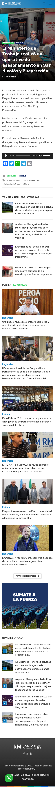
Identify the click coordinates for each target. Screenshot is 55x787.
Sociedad (19, 43)
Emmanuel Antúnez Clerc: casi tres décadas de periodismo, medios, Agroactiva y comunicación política (27, 561)
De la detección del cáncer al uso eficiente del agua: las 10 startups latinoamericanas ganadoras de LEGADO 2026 (33, 649)
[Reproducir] (6, 155)
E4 (35, 769)
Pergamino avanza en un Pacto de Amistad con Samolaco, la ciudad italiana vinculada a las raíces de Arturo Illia (27, 514)
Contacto (28, 779)
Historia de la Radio (18, 775)
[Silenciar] (40, 155)
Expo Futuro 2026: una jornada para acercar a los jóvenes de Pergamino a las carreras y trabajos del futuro (27, 421)
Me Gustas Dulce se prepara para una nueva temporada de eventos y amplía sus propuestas (33, 271)
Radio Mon (11, 77)
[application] (27, 156)
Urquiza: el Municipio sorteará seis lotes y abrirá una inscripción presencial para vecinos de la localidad (25, 325)
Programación (41, 775)
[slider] (47, 155)
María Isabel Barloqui (33, 180)
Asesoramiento (14, 180)
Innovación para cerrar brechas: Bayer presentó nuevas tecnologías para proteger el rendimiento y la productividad (32, 719)
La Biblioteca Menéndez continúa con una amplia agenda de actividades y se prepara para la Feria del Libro (34, 208)
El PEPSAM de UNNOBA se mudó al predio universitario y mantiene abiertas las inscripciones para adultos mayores (25, 468)
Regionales (8, 43)
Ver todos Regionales (25, 576)
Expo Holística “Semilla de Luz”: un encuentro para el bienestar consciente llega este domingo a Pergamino (34, 251)
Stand (26, 184)
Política (6, 414)
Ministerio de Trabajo (13, 184)
